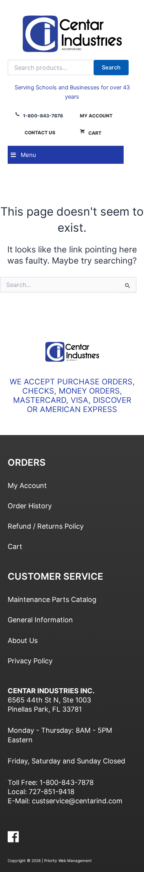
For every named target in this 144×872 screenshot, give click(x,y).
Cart (94, 133)
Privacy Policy (30, 661)
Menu (28, 154)
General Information (40, 620)
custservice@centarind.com (77, 801)
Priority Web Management (68, 860)
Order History (30, 506)
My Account (96, 116)
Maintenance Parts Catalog (52, 599)
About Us (23, 640)
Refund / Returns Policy (46, 526)
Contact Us (40, 132)
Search (111, 67)
